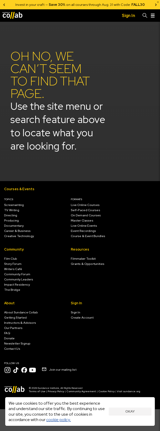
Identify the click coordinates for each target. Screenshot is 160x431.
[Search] (145, 15)
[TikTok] (15, 370)
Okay (130, 411)
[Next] (156, 4)
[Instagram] (7, 370)
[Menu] (153, 15)
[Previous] (4, 4)
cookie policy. (58, 419)
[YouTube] (32, 370)
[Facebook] (24, 370)
